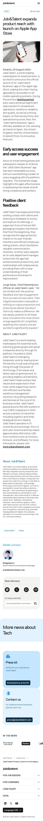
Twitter (16, 589)
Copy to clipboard (21, 603)
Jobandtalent (9, 3)
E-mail (35, 589)
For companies (11, 782)
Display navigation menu (38, 3)
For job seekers (12, 775)
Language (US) (11, 810)
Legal (6, 795)
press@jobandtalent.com (14, 570)
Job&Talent (9, 789)
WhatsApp (26, 589)
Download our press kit (18, 682)
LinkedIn (7, 589)
